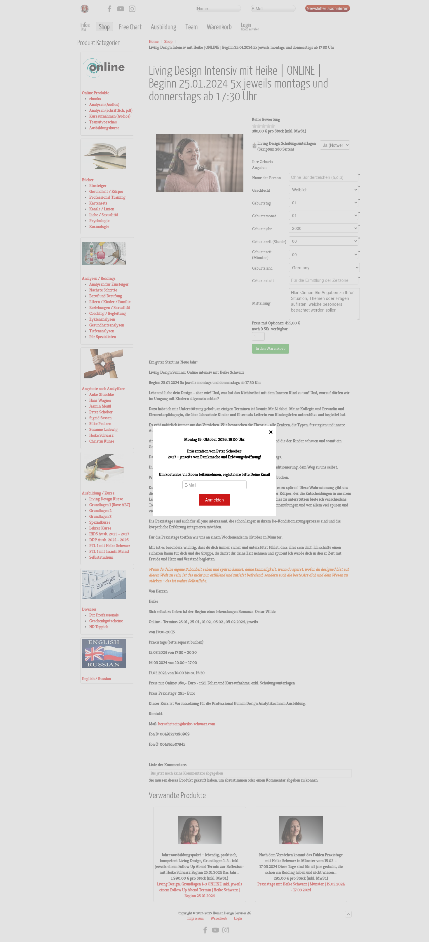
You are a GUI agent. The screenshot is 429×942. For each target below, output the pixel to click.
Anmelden (214, 500)
